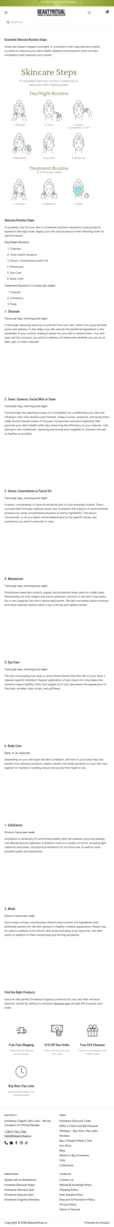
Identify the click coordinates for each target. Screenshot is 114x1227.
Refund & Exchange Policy (75, 1185)
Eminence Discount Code (75, 1121)
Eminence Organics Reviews (21, 1199)
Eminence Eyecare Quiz (19, 1194)
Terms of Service (69, 1209)
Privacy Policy (68, 1204)
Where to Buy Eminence (74, 1155)
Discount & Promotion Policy (77, 1199)
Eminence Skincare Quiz (19, 1189)
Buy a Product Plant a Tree (75, 1140)
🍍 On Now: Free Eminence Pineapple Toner (57, 3)
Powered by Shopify (97, 1222)
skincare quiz (62, 1003)
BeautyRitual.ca (37, 1222)
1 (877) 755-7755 (15, 1131)
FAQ (62, 1160)
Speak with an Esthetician (20, 1179)
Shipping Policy (68, 1189)
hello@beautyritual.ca (17, 1136)
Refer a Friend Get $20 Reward (78, 1126)
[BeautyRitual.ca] (51, 12)
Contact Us (66, 1179)
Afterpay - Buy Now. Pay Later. (78, 1131)
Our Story (65, 1145)
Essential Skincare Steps (19, 1185)
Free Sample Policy (71, 1194)
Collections (66, 1165)
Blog (62, 1150)
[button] (89, 13)
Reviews (64, 1135)
